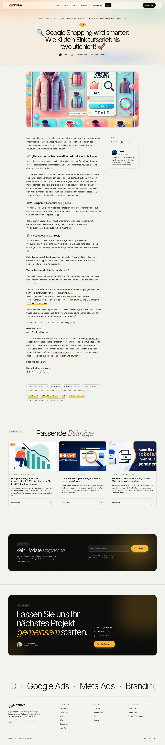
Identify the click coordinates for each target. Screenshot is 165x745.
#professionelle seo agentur (72, 391)
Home (57, 5)
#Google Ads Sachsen (35, 391)
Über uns (97, 708)
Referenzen (97, 5)
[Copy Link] (47, 372)
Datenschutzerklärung (95, 557)
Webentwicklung (66, 712)
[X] (33, 372)
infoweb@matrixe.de (104, 628)
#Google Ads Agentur (72, 386)
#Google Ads (55, 386)
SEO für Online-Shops (37, 303)
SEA (73, 5)
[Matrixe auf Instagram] (145, 738)
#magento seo (52, 391)
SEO (65, 5)
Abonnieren (138, 548)
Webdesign (64, 708)
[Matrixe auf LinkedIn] (155, 738)
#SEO (63, 395)
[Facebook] (29, 372)
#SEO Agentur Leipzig (77, 395)
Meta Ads (63, 728)
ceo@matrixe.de (84, 349)
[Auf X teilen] (116, 142)
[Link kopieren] (127, 142)
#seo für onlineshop (35, 400)
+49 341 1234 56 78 (104, 632)
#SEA (88, 391)
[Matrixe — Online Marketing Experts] (15, 5)
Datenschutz (132, 712)
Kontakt (96, 720)
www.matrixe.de (60, 352)
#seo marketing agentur (56, 400)
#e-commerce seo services (38, 386)
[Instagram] (42, 372)
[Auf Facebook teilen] (111, 142)
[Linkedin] (38, 372)
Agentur (84, 5)
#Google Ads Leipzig (91, 386)
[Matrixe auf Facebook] (150, 738)
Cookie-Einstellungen (135, 716)
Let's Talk (149, 5)
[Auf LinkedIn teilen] (122, 142)
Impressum (132, 708)
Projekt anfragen (103, 644)
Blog (108, 5)
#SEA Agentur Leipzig (50, 395)
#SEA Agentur (33, 395)
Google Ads (64, 724)
